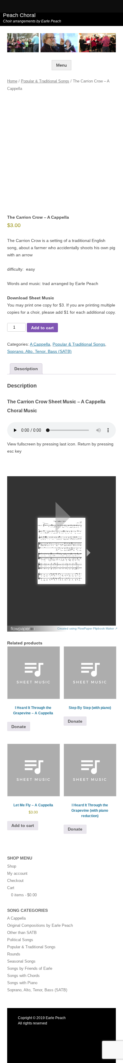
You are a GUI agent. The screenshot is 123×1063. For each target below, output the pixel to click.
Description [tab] (26, 368)
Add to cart (42, 327)
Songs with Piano (22, 983)
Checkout (15, 880)
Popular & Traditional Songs (45, 81)
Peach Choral (19, 15)
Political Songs (20, 940)
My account (17, 873)
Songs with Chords (23, 975)
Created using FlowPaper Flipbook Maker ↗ (87, 628)
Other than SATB (22, 932)
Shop (11, 866)
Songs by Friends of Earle (29, 968)
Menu (61, 65)
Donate (18, 726)
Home (12, 81)
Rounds (13, 954)
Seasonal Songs (21, 961)
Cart (10, 888)
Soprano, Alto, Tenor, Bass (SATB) (39, 351)
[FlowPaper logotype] (22, 629)
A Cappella (40, 344)
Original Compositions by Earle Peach (40, 925)
